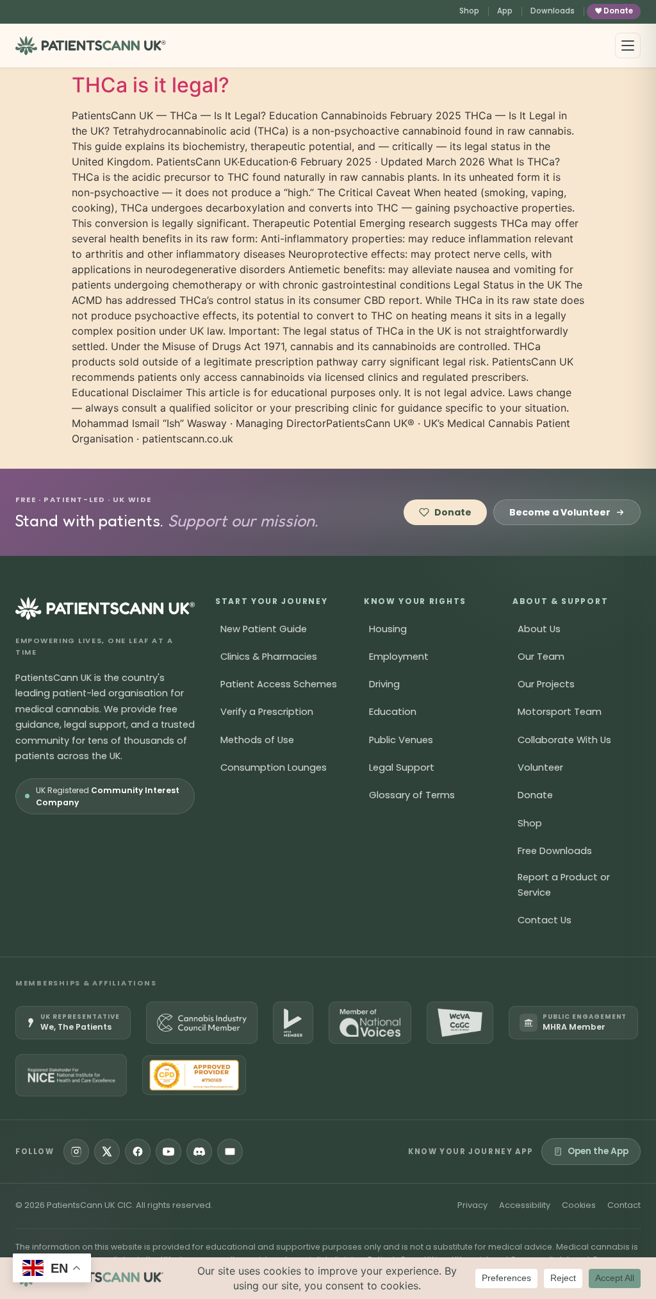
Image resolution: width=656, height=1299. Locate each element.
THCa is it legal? (150, 84)
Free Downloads (555, 850)
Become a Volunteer (560, 512)
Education (392, 711)
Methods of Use (257, 739)
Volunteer (540, 767)
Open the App (598, 1151)
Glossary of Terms (412, 795)
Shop (469, 11)
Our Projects (546, 684)
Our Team (541, 656)
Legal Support (401, 767)
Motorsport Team (560, 711)
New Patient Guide (263, 629)
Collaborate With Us (564, 739)
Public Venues (401, 739)
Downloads (552, 11)
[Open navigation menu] (628, 45)
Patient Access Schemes (278, 684)
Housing (388, 629)
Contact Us (544, 920)
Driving (384, 684)
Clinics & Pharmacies (268, 656)
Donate (618, 11)
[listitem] (73, 1022)
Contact (624, 1205)
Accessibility (524, 1205)
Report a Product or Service (564, 885)
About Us (539, 629)
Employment (399, 656)
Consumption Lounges (273, 767)
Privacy (472, 1205)
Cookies (579, 1205)
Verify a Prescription (266, 711)
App (504, 11)
